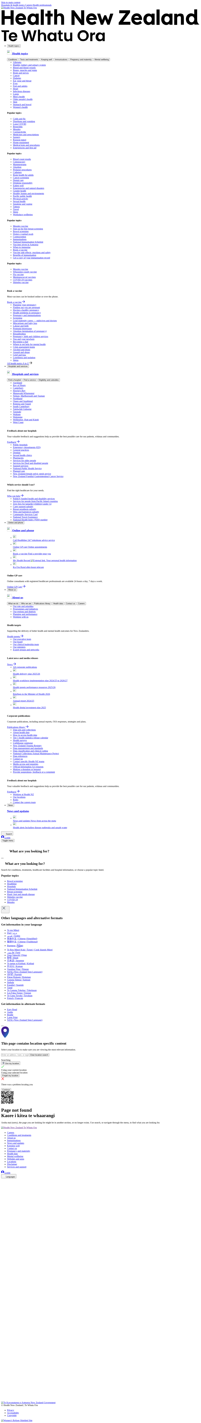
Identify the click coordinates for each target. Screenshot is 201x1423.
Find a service (30, 380)
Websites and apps (15, 1159)
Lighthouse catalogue (23, 743)
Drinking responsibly (23, 183)
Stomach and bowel (22, 104)
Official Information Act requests (28, 766)
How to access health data (25, 735)
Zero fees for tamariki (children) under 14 (32, 504)
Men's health (19, 96)
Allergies (17, 62)
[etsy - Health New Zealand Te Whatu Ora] (100, 1387)
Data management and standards (28, 748)
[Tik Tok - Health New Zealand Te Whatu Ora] (3, 1396)
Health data (58, 603)
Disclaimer (12, 1164)
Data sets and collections (24, 730)
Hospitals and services (18, 366)
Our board (18, 642)
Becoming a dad (20, 341)
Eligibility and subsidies (49, 380)
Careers (29, 5)
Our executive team (22, 639)
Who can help (14, 496)
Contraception (19, 236)
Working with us (20, 617)
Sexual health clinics (22, 455)
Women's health (20, 107)
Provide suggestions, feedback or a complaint (34, 772)
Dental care (18, 180)
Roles (15, 799)
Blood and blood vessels (24, 67)
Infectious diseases (21, 91)
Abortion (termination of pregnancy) (30, 331)
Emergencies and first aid (24, 148)
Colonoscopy (19, 162)
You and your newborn (23, 339)
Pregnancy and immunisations (27, 315)
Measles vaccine (20, 226)
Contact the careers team (24, 802)
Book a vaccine (20, 250)
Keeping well (46, 59)
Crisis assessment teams (24, 347)
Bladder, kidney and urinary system (29, 65)
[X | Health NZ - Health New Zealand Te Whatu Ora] (3, 1400)
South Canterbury (21, 406)
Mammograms (19, 164)
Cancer (16, 75)
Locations (11, 1161)
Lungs (16, 94)
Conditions (12, 59)
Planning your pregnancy (24, 305)
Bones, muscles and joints (25, 70)
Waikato (17, 414)
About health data (21, 732)
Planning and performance (25, 614)
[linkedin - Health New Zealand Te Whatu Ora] (3, 1189)
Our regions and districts (24, 611)
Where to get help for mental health (29, 344)
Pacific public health (22, 196)
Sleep (15, 212)
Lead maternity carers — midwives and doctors (35, 320)
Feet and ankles (20, 86)
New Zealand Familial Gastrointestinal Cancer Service (38, 476)
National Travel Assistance (25, 517)
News (10, 664)
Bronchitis (18, 126)
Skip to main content (10, 2)
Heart (15, 88)
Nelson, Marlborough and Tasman (29, 396)
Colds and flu (19, 118)
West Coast (18, 422)
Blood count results (22, 159)
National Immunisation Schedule (28, 242)
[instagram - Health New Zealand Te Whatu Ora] (3, 1185)
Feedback (12, 442)
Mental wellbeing (102, 59)
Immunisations (61, 59)
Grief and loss (19, 355)
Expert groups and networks (26, 649)
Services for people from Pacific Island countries (35, 501)
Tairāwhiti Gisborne (22, 409)
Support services (20, 466)
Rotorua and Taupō (22, 404)
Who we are (26, 603)
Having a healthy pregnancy (26, 310)
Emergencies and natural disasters (28, 188)
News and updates (15, 1143)
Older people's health (23, 99)
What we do (13, 603)
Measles (16, 129)
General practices (21, 450)
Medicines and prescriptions (26, 134)
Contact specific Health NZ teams (28, 761)
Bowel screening (21, 231)
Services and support (16, 1167)
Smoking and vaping (22, 204)
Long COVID (19, 124)
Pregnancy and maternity (81, 59)
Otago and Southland (23, 401)
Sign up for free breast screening (28, 229)
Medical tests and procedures (26, 145)
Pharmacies (18, 458)
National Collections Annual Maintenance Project (36, 753)
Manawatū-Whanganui (23, 393)
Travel (16, 209)
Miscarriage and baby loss (25, 323)
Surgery (16, 137)
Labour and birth (21, 326)
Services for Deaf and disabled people (30, 463)
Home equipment (21, 142)
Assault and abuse (21, 352)
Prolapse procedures (22, 169)
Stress (15, 360)
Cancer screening (21, 177)
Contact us (70, 603)
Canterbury (18, 388)
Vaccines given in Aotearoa (25, 244)
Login (7, 837)
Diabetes (17, 78)
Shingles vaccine (21, 282)
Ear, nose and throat (22, 81)
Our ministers (19, 647)
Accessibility (13, 1413)
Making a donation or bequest (27, 769)
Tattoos (16, 206)
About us (12, 590)
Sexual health (19, 201)
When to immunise (21, 247)
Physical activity (20, 198)
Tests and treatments (29, 59)
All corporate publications (25, 667)
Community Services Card (25, 514)
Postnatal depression (22, 328)
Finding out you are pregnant (26, 307)
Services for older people (24, 460)
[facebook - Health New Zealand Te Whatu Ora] (3, 1181)
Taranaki (17, 412)
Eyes (15, 83)
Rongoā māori (19, 140)
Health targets (13, 636)
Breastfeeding (19, 334)
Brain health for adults (23, 175)
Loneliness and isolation (24, 357)
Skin (15, 102)
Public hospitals (20, 444)
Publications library (42, 603)
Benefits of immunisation (24, 255)
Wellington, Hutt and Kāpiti (26, 419)
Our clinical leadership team (26, 644)
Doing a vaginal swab (23, 234)
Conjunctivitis (19, 132)
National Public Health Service (27, 468)
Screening (17, 318)
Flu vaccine (18, 274)
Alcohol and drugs (21, 349)
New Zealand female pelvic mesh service (32, 473)
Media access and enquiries (25, 764)
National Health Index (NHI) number (30, 519)
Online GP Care (15, 587)
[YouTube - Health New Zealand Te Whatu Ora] (3, 1391)
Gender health (19, 191)
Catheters (17, 172)
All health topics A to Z (18, 363)
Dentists (16, 452)
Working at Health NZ (23, 794)
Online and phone (15, 523)
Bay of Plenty (19, 385)
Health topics (13, 46)
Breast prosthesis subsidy (24, 509)
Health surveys (20, 740)
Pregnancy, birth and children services (30, 336)
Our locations (19, 797)
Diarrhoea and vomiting (24, 121)
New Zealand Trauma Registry (27, 745)
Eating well (18, 185)
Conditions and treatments (19, 1135)
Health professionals (42, 5)
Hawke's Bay (19, 390)
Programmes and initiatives (25, 609)
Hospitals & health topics (13, 5)
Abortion (17, 167)
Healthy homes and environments (28, 193)
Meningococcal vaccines (24, 277)
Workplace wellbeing (23, 214)
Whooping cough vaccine (25, 272)
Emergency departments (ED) (27, 447)
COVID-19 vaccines (22, 280)
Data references (20, 756)
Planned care (19, 471)
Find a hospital (14, 380)
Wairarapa (17, 417)
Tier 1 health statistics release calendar (30, 737)
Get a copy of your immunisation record (31, 258)
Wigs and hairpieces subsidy (26, 512)
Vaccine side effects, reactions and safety (32, 252)
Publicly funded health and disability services (34, 498)
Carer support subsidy (23, 506)
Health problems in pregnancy (27, 312)
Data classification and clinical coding (30, 751)
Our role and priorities (23, 606)
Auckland (17, 382)
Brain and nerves (21, 73)
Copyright (11, 1415)
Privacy (10, 1410)
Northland (17, 398)
